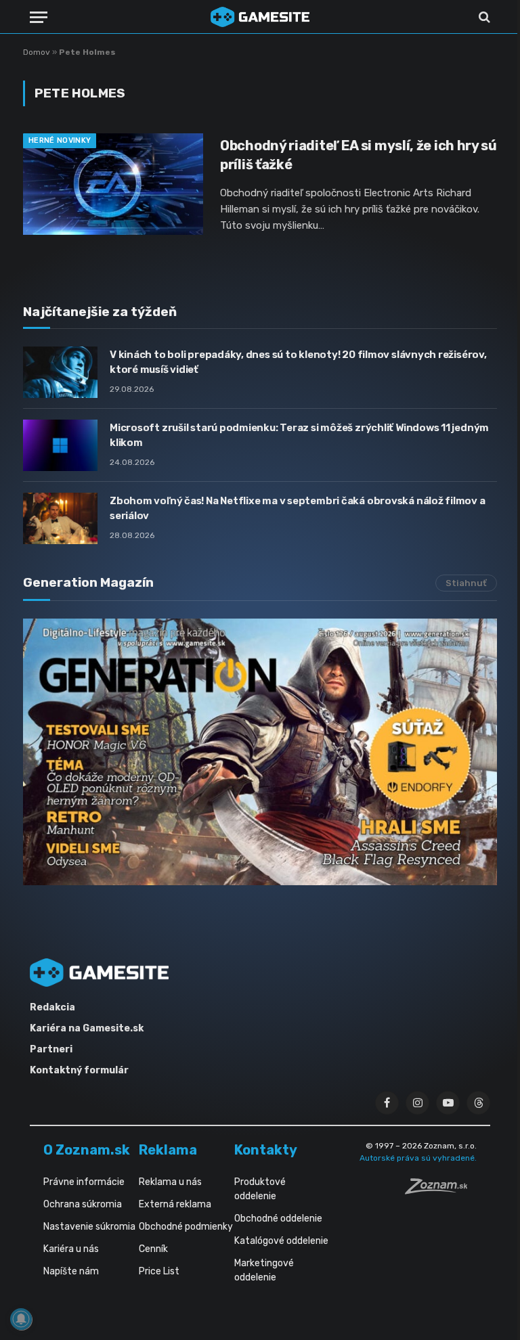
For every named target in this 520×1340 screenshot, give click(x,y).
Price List (159, 1271)
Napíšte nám (71, 1271)
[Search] (483, 17)
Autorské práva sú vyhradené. (418, 1158)
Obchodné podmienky (186, 1226)
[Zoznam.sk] (441, 1190)
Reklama (168, 1150)
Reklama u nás (170, 1182)
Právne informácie (84, 1182)
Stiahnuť (466, 583)
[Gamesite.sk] (260, 17)
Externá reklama (175, 1204)
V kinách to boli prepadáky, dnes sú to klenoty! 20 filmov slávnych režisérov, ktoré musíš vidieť (298, 362)
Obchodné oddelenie (278, 1218)
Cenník (153, 1249)
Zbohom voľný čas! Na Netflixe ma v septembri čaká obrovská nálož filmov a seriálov (297, 508)
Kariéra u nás (71, 1249)
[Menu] (38, 17)
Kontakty (265, 1150)
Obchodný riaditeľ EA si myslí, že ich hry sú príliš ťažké (358, 154)
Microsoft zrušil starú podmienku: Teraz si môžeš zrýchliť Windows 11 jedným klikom (299, 435)
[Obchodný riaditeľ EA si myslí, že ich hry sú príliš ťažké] (113, 184)
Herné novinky (59, 140)
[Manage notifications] (21, 1319)
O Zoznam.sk (86, 1150)
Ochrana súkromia (82, 1204)
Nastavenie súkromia (89, 1226)
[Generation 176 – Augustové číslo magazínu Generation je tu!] (260, 752)
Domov (36, 52)
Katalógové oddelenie (281, 1241)
